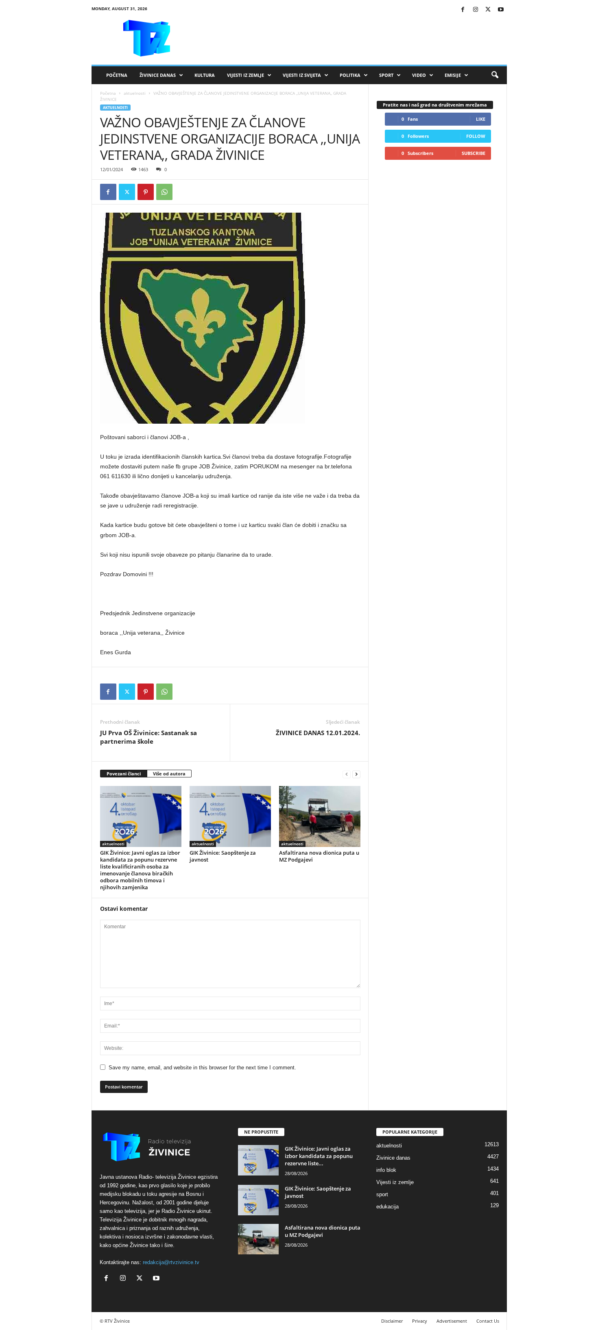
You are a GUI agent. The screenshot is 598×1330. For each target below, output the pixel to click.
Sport (386, 75)
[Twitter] (488, 10)
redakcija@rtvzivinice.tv (171, 1262)
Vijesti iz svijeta (302, 75)
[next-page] (356, 774)
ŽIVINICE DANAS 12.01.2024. (318, 733)
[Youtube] (501, 10)
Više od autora (169, 774)
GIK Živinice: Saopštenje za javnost (223, 856)
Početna (116, 75)
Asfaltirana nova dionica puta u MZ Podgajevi (319, 856)
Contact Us (487, 1321)
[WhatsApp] (164, 192)
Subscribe (473, 153)
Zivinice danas (393, 1158)
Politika (350, 75)
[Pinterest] (145, 192)
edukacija (387, 1207)
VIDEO (419, 75)
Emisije (453, 75)
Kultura (204, 75)
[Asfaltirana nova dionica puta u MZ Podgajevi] (319, 816)
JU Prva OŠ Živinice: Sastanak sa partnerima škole (148, 737)
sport (382, 1194)
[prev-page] (347, 774)
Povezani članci (124, 774)
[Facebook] (463, 10)
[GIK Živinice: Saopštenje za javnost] (230, 816)
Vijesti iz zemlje (245, 75)
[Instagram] (475, 10)
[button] (495, 75)
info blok (386, 1170)
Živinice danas (158, 75)
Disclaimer (392, 1321)
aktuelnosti (135, 93)
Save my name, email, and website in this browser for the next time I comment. (202, 1067)
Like (480, 119)
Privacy (419, 1321)
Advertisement (451, 1321)
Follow (475, 136)
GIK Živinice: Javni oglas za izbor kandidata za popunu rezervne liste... (319, 1156)
